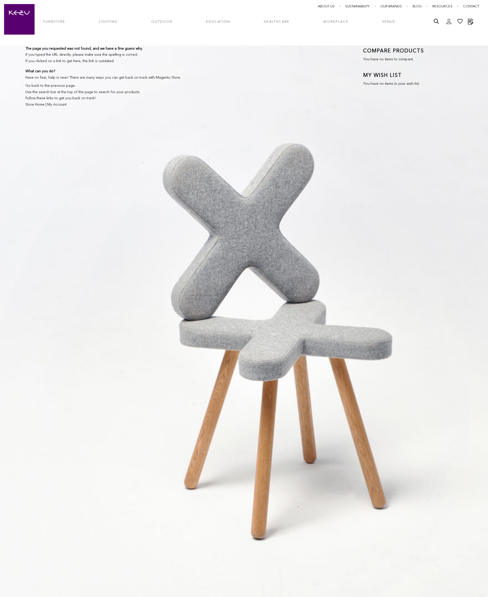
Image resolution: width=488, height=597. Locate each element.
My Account (57, 104)
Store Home (34, 104)
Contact (471, 6)
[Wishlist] (460, 22)
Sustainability (357, 6)
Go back (32, 86)
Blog (417, 6)
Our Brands (391, 6)
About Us (326, 6)
